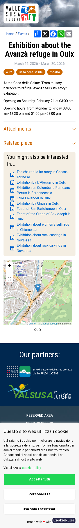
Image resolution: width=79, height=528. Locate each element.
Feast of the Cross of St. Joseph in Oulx (40, 216)
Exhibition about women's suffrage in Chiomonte (39, 227)
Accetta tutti (39, 479)
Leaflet (32, 323)
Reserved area (39, 415)
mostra (55, 72)
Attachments (17, 129)
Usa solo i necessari (39, 509)
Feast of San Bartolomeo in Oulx (38, 208)
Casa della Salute (31, 72)
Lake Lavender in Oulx (30, 198)
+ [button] (9, 265)
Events (22, 34)
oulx (9, 72)
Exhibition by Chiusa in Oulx (34, 203)
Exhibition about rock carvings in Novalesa (38, 237)
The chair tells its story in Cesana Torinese (39, 174)
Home (10, 34)
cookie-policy (31, 468)
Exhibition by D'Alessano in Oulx (38, 182)
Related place (18, 143)
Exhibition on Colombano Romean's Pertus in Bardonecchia (40, 190)
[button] (9, 278)
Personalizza (39, 494)
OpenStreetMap (49, 323)
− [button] (9, 272)
